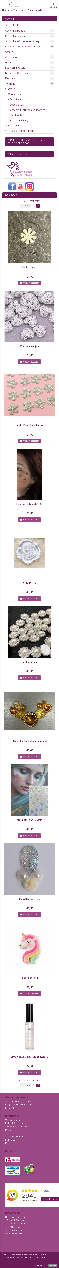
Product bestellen (30, 283)
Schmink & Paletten (15, 30)
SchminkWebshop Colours (18, 1101)
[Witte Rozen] (29, 553)
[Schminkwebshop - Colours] (13, 4)
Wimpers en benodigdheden (20, 130)
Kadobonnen (11, 1143)
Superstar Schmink (16, 1223)
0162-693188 (11, 1108)
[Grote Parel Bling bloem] (29, 395)
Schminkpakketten (15, 25)
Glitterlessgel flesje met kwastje (29, 1056)
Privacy (9, 1130)
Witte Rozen (29, 583)
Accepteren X (40, 1265)
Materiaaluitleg (12, 1140)
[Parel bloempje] (29, 632)
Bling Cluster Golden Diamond (29, 741)
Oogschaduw (17, 104)
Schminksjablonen (15, 36)
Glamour (10, 89)
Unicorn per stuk (29, 978)
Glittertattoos (12, 57)
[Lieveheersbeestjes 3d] (29, 474)
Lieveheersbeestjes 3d (29, 504)
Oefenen (9, 51)
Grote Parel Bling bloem (29, 425)
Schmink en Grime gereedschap (22, 41)
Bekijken (52, 6)
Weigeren (52, 1265)
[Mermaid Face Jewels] (29, 790)
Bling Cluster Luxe (29, 899)
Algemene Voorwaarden (17, 1126)
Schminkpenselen (14, 1233)
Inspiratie (10, 83)
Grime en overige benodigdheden (23, 46)
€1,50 (29, 276)
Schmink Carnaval (15, 1220)
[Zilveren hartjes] (29, 316)
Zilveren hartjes (29, 346)
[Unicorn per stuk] (29, 948)
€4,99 (29, 1066)
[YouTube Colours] (20, 186)
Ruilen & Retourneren (15, 1123)
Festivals (10, 78)
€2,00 (29, 750)
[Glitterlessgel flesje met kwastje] (29, 1027)
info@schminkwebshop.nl (18, 1105)
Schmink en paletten (15, 1217)
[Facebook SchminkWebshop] (11, 186)
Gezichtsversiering (18, 120)
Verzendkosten (12, 1120)
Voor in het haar (13, 125)
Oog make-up (15, 94)
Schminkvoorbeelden (15, 1136)
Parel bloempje (29, 662)
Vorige (26, 205)
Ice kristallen (29, 267)
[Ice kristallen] (29, 237)
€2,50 (29, 513)
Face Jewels (15, 115)
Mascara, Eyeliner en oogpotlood (27, 110)
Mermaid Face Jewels (29, 820)
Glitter (8, 62)
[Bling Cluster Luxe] (29, 869)
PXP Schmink (13, 1227)
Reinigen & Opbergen (16, 73)
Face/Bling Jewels (15, 67)
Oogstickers (16, 99)
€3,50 (29, 829)
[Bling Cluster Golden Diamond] (29, 711)
